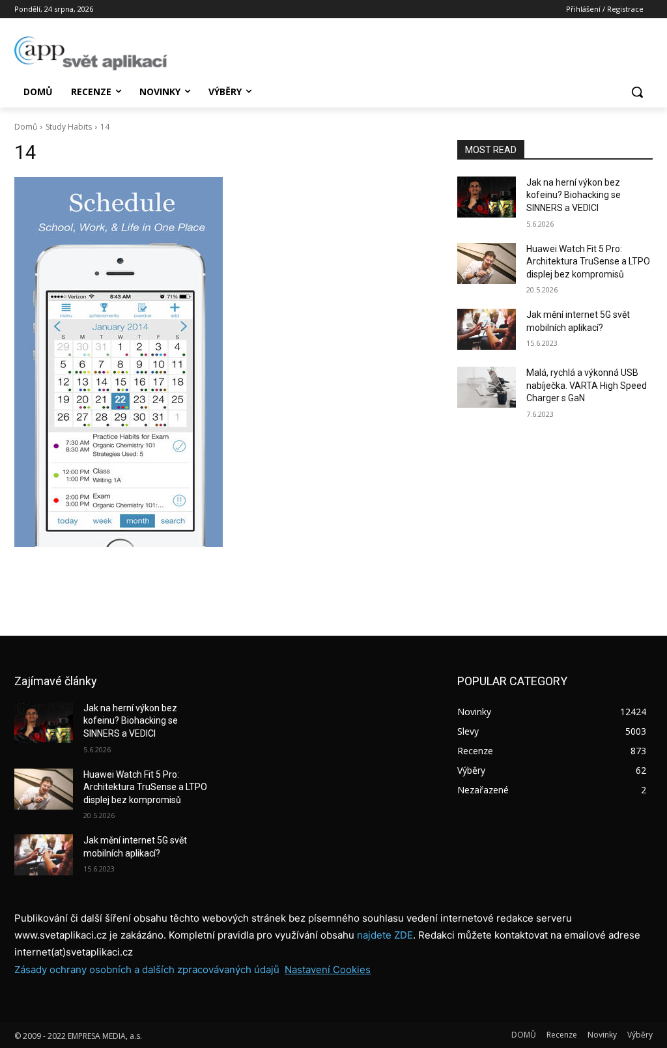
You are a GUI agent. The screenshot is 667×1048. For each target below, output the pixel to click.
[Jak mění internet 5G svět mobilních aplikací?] (486, 329)
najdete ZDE (385, 935)
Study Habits (69, 126)
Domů (25, 126)
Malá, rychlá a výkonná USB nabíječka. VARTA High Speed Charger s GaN (586, 385)
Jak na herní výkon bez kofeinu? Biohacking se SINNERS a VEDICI (573, 195)
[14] (222, 362)
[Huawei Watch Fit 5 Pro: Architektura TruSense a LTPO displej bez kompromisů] (486, 263)
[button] (637, 91)
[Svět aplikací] (90, 53)
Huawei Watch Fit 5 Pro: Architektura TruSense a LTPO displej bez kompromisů (588, 261)
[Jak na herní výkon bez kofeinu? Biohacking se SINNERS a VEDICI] (486, 197)
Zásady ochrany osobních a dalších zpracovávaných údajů (146, 969)
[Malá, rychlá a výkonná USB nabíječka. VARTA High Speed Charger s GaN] (486, 387)
